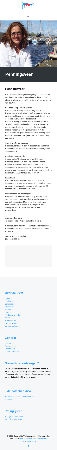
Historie (8, 309)
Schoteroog (10, 349)
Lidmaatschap (11, 323)
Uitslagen (9, 301)
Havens (8, 312)
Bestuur (8, 343)
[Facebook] (28, 445)
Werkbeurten (10, 320)
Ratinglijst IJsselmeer (14, 416)
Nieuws (29, 439)
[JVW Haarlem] (28, 5)
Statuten (8, 399)
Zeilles (7, 318)
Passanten (9, 307)
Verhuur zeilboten (12, 326)
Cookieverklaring (28, 441)
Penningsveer (10, 346)
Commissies (10, 304)
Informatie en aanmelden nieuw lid (19, 396)
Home (22, 439)
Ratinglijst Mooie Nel (13, 419)
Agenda (8, 298)
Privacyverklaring (40, 439)
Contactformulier (12, 351)
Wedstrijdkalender (12, 315)
